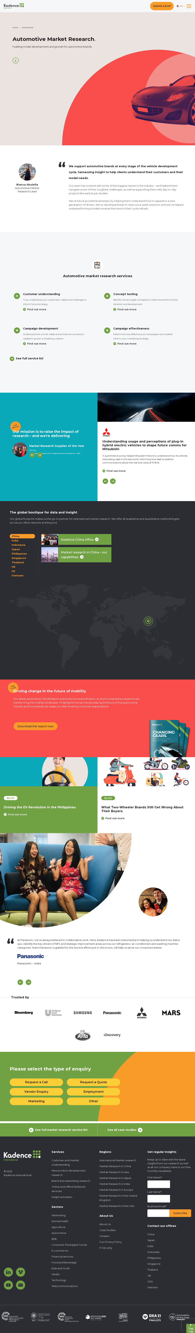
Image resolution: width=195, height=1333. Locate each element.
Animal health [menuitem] (60, 1221)
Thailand (18, 562)
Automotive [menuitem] (59, 1232)
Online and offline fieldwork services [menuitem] (69, 1189)
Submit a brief (162, 6)
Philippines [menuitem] (154, 1257)
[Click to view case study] (146, 407)
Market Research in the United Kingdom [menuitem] (118, 1198)
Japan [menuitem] (151, 1240)
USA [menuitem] (150, 1281)
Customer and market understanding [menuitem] (65, 1162)
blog (10, 798)
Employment (94, 1091)
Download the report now (36, 726)
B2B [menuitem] (54, 1238)
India (15, 540)
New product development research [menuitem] (69, 1172)
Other (93, 1101)
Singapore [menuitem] (154, 1263)
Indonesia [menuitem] (153, 1251)
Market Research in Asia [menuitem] (114, 1172)
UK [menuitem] (149, 1275)
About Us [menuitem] (105, 1224)
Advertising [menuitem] (59, 1215)
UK (13, 566)
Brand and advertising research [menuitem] (71, 1180)
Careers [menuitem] (104, 1236)
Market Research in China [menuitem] (115, 1166)
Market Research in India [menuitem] (114, 1183)
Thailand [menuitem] (152, 1269)
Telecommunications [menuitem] (65, 1286)
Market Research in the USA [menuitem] (116, 1205)
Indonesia (18, 544)
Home (15, 27)
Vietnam (17, 575)
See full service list (29, 358)
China (15, 536)
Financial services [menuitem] (62, 1256)
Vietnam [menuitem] (152, 1287)
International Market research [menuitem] (117, 1160)
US (13, 571)
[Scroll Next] (28, 982)
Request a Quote (93, 1082)
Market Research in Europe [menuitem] (116, 1189)
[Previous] (32, 455)
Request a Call (36, 1082)
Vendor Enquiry (36, 1091)
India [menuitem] (150, 1246)
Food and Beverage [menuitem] (64, 1262)
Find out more (36, 309)
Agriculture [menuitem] (58, 1227)
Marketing (36, 1101)
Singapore (19, 557)
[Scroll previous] (20, 982)
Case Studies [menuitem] (107, 1230)
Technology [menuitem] (59, 1280)
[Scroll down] (16, 60)
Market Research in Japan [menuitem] (115, 1177)
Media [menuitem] (55, 1274)
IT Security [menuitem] (105, 1247)
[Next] (40, 455)
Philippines (19, 553)
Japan (16, 549)
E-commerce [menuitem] (60, 1250)
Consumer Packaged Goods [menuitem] (69, 1244)
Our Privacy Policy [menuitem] (110, 1241)
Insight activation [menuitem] (62, 1197)
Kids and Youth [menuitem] (61, 1268)
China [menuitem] (150, 1234)
